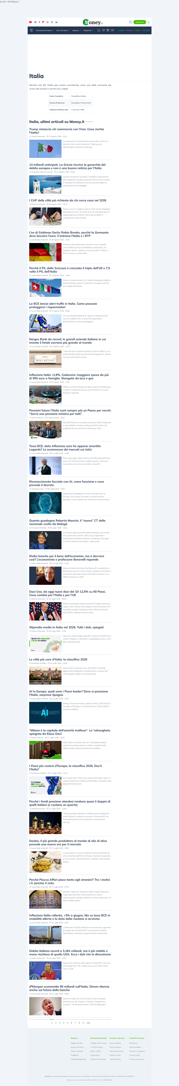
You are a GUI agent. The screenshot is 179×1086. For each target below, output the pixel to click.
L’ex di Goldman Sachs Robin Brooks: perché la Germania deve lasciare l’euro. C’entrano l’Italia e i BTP (68, 234)
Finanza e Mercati (117, 1038)
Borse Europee (115, 1047)
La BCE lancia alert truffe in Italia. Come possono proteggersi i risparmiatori (63, 305)
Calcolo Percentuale (98, 1059)
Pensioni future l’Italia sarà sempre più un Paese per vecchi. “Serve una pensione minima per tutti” (70, 412)
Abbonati (140, 22)
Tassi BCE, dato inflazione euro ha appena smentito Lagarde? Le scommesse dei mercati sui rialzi (65, 447)
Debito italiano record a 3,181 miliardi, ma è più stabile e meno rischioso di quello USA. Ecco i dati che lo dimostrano (70, 952)
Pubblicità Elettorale (78, 1059)
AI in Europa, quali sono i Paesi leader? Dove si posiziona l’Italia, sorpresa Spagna (68, 693)
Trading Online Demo (98, 1043)
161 (88, 1022)
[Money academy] (103, 30)
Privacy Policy (134, 1055)
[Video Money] (112, 30)
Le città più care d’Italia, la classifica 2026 (58, 659)
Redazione (133, 1043)
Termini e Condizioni (137, 1051)
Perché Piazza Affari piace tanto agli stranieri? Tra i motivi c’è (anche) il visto (69, 881)
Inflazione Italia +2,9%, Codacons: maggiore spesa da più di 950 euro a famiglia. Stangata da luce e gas (69, 376)
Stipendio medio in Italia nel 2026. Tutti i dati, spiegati (66, 627)
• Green (137, 30)
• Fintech (129, 30)
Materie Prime (115, 1055)
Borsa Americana (116, 1051)
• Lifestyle (146, 30)
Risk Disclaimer (135, 1047)
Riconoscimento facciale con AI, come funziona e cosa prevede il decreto (66, 483)
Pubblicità (74, 1055)
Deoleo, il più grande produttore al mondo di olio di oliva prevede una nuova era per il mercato (68, 842)
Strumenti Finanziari (98, 1038)
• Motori (121, 30)
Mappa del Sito (77, 1043)
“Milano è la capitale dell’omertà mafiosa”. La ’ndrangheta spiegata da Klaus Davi (69, 732)
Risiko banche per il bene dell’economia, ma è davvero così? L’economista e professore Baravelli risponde (66, 557)
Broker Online (95, 1051)
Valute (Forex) (115, 1059)
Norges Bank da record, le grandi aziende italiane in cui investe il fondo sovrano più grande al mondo (67, 340)
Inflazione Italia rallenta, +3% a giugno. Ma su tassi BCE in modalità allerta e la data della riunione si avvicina (69, 917)
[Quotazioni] (99, 30)
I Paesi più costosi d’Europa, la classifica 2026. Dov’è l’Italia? (65, 767)
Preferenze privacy (136, 1059)
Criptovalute (95, 1055)
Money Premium (77, 1047)
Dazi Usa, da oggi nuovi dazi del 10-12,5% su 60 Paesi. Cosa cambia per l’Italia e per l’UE (67, 593)
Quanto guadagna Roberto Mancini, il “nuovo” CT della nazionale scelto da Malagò (67, 522)
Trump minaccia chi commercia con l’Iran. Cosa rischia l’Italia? (66, 130)
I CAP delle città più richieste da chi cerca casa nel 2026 (67, 200)
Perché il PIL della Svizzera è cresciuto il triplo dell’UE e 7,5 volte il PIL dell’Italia (69, 269)
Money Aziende (77, 1051)
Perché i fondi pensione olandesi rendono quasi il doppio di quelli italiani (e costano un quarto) (69, 803)
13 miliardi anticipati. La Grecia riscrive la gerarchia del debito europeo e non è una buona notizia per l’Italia (67, 166)
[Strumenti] (107, 30)
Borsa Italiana (115, 1043)
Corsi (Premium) (96, 1047)
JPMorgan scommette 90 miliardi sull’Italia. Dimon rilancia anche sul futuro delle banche (69, 988)
